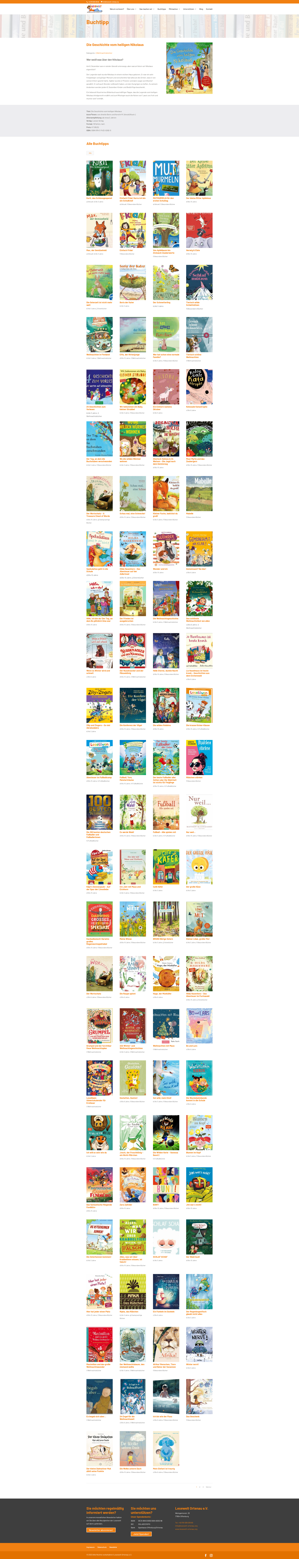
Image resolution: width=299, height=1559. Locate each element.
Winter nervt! (192, 1364)
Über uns (130, 9)
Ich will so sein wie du (96, 1152)
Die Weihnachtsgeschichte (165, 618)
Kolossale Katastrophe (196, 406)
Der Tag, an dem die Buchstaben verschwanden (99, 460)
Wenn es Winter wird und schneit (98, 671)
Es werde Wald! (127, 832)
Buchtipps (162, 9)
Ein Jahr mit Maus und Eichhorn (130, 888)
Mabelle (189, 513)
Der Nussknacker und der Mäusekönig (131, 671)
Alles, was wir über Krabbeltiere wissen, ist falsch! (131, 1259)
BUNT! (156, 1204)
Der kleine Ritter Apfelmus (198, 198)
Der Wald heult (193, 1257)
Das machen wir (145, 9)
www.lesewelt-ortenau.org (186, 1529)
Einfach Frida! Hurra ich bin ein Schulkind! (133, 199)
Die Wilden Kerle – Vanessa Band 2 (165, 1153)
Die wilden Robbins (162, 725)
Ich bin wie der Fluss (162, 1416)
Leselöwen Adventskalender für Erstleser (96, 1100)
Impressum (90, 1547)
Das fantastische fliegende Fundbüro (99, 1206)
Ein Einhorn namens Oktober (162, 408)
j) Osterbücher (102, 309)
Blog (201, 9)
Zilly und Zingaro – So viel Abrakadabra (98, 726)
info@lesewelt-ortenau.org (186, 1526)
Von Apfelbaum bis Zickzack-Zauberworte (163, 251)
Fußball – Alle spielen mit (164, 832)
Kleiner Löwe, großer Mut (198, 939)
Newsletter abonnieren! (101, 1530)
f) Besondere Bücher (134, 204)
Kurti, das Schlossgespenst (99, 198)
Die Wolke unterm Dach (130, 1468)
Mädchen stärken (194, 777)
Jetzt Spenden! (141, 1534)
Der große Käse (193, 886)
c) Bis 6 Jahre (191, 410)
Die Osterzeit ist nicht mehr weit (99, 303)
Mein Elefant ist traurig (164, 1468)
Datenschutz (102, 1547)
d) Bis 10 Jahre (191, 202)
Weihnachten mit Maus (163, 1045)
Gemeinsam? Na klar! (196, 569)
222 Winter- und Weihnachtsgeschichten (131, 1047)
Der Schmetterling (161, 302)
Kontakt (209, 9)
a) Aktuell (89, 202)
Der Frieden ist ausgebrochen (126, 619)
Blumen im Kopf (193, 1152)
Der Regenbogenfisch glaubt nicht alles (196, 1312)
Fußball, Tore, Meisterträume (127, 778)
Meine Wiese (126, 939)
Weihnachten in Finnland (98, 354)
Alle (90, 153)
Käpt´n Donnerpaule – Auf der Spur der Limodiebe (98, 888)
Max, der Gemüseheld (96, 250)
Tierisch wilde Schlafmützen (192, 303)
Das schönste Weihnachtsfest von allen (198, 619)
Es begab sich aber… (96, 1416)
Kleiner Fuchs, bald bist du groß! (165, 514)
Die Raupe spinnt (128, 993)
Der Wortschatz (93, 993)
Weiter (208, 1487)
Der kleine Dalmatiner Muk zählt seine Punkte (98, 1469)
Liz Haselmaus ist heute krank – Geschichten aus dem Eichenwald (197, 673)
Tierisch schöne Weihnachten (193, 355)
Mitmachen (173, 9)
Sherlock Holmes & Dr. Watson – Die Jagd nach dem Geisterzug (164, 461)
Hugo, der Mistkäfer (162, 993)
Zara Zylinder (126, 1204)
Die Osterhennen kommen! (98, 1257)
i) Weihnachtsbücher (104, 53)
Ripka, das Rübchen (129, 1311)
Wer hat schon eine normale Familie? (166, 355)
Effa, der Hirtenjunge (130, 354)
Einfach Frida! (126, 250)
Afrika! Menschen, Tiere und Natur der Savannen (164, 1365)
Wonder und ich (160, 569)
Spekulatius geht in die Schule (97, 570)
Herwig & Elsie (193, 250)
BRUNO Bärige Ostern (163, 939)
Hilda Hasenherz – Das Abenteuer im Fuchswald (197, 994)
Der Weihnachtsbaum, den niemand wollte (132, 1365)
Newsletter (113, 1547)
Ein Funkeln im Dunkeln (163, 1311)
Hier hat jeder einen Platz (98, 1311)
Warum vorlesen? (117, 9)
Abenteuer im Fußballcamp (99, 777)
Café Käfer (158, 886)
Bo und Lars (191, 1045)
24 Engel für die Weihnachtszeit (127, 1417)
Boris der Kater (127, 302)
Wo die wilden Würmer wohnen (130, 460)
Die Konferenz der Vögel (131, 725)
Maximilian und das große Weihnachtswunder (98, 1365)
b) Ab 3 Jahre (98, 202)
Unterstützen (188, 9)
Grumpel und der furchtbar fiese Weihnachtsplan (98, 1047)
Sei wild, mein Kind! (162, 1098)
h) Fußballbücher (203, 729)
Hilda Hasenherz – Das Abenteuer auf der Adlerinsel (130, 571)
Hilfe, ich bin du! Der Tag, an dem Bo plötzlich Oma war (99, 619)
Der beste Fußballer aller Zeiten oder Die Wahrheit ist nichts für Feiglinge (164, 780)
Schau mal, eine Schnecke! (132, 513)
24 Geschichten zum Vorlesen (96, 408)
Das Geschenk (192, 1416)
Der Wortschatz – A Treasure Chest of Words (98, 514)
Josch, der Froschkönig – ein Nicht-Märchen (131, 1153)
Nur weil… (191, 832)
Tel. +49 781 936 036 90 (184, 1522)
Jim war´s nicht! (193, 1204)
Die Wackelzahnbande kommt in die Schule (196, 1099)
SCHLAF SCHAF (160, 1257)
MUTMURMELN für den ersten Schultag (163, 199)
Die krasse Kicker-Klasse (198, 725)
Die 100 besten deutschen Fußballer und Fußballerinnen (98, 834)
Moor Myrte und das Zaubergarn (195, 460)
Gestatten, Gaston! (129, 1098)
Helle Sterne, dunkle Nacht (165, 670)
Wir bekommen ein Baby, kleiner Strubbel (131, 408)
